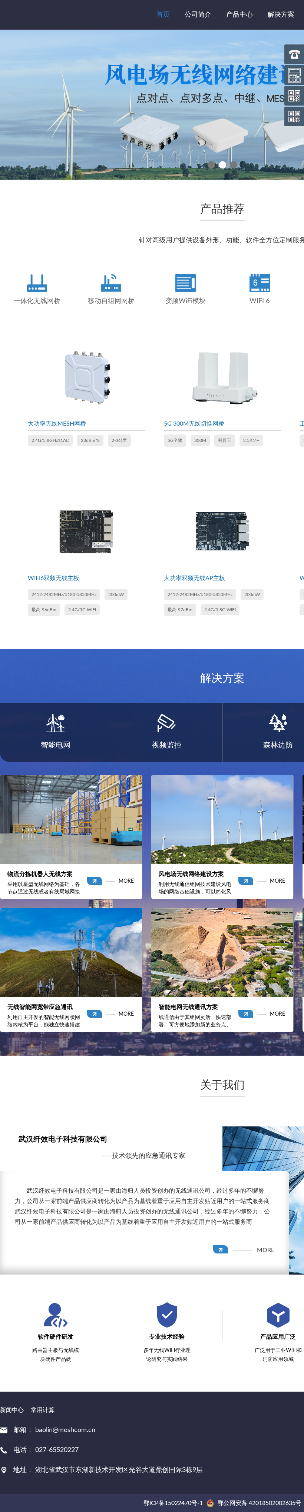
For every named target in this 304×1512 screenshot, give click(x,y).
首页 (163, 14)
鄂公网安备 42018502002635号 (259, 1503)
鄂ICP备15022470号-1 (173, 1503)
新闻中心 (12, 1410)
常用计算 (42, 1410)
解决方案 (281, 14)
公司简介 (198, 14)
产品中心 (239, 14)
